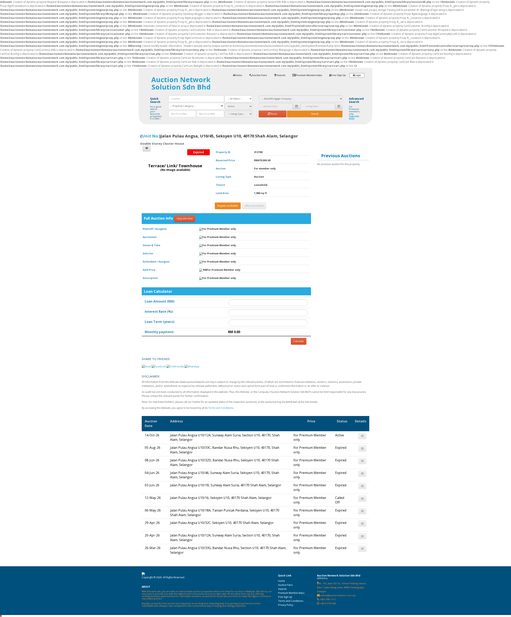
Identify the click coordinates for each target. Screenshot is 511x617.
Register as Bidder (227, 205)
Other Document (254, 205)
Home (281, 581)
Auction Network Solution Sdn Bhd (181, 83)
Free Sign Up (285, 597)
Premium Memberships (291, 593)
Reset (273, 113)
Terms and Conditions (220, 408)
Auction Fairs (285, 585)
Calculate (298, 341)
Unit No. (150, 136)
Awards (282, 589)
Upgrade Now (185, 218)
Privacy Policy (285, 605)
